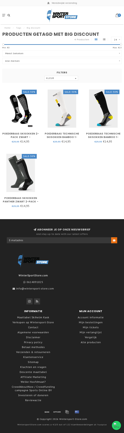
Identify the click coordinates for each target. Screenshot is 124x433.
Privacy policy (33, 342)
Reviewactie (33, 400)
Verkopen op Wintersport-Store (33, 322)
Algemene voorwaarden (33, 332)
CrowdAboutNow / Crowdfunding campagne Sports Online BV (33, 388)
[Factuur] (67, 412)
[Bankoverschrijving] (47, 412)
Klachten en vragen (33, 367)
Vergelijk (91, 337)
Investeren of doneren (33, 395)
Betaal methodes (33, 347)
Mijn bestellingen (91, 322)
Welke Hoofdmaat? (33, 381)
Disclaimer (33, 337)
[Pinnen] (77, 412)
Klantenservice (33, 357)
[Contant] (57, 412)
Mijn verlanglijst (91, 332)
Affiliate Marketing (33, 377)
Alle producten (91, 342)
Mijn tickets (91, 327)
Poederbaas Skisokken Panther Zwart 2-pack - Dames (20, 201)
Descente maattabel (33, 372)
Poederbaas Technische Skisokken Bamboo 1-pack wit (62, 137)
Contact (33, 327)
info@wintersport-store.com (35, 288)
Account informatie (91, 317)
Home (8, 28)
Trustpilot (102, 424)
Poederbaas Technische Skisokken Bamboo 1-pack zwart (103, 137)
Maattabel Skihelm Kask (33, 317)
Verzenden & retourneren (33, 352)
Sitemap (33, 362)
